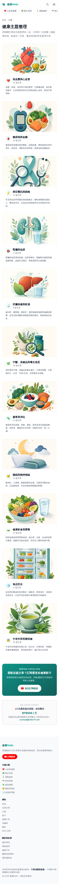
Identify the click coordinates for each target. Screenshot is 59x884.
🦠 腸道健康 (7, 784)
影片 (4, 815)
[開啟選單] (54, 4)
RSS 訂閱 (6, 831)
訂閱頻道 (11, 756)
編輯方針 (6, 850)
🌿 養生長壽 (7, 773)
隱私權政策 (7, 858)
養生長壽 (26, 11)
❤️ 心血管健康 (8, 769)
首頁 (4, 20)
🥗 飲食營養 (7, 781)
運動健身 (41, 11)
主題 (4, 811)
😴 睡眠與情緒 (8, 788)
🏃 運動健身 (7, 777)
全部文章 (6, 808)
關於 (4, 827)
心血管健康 (10, 11)
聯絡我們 (6, 846)
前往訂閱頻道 (31, 688)
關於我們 (6, 842)
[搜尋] (47, 4)
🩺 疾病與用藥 (8, 792)
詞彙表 (5, 823)
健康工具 (6, 819)
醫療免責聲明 (8, 854)
